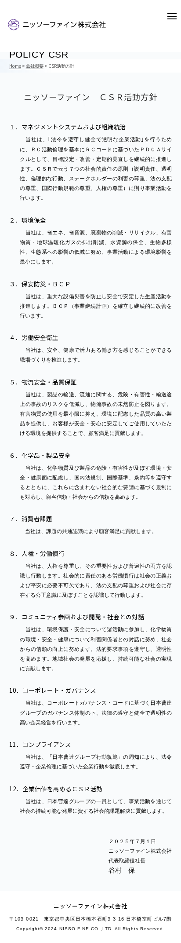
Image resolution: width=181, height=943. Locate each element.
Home (15, 65)
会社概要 (34, 65)
